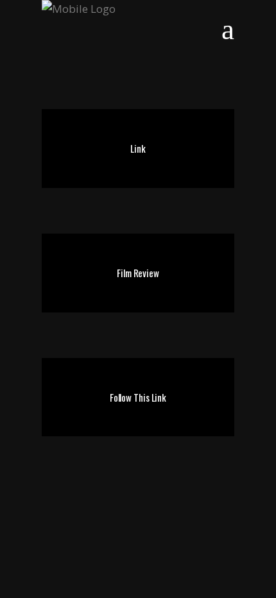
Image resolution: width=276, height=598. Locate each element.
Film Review (138, 273)
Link (138, 148)
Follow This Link (138, 397)
